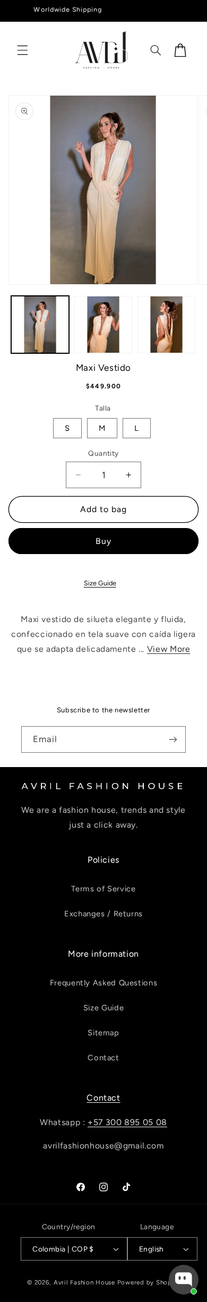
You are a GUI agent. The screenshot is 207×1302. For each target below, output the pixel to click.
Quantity (103, 453)
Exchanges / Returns (103, 913)
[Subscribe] (173, 739)
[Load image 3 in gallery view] (166, 325)
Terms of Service (103, 888)
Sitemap (103, 1032)
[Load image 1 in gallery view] (40, 325)
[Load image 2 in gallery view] (103, 325)
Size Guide (100, 583)
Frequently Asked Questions (103, 983)
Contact (103, 1057)
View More (169, 649)
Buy (103, 541)
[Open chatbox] (184, 1280)
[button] (22, 50)
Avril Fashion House (84, 1282)
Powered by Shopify (148, 1282)
